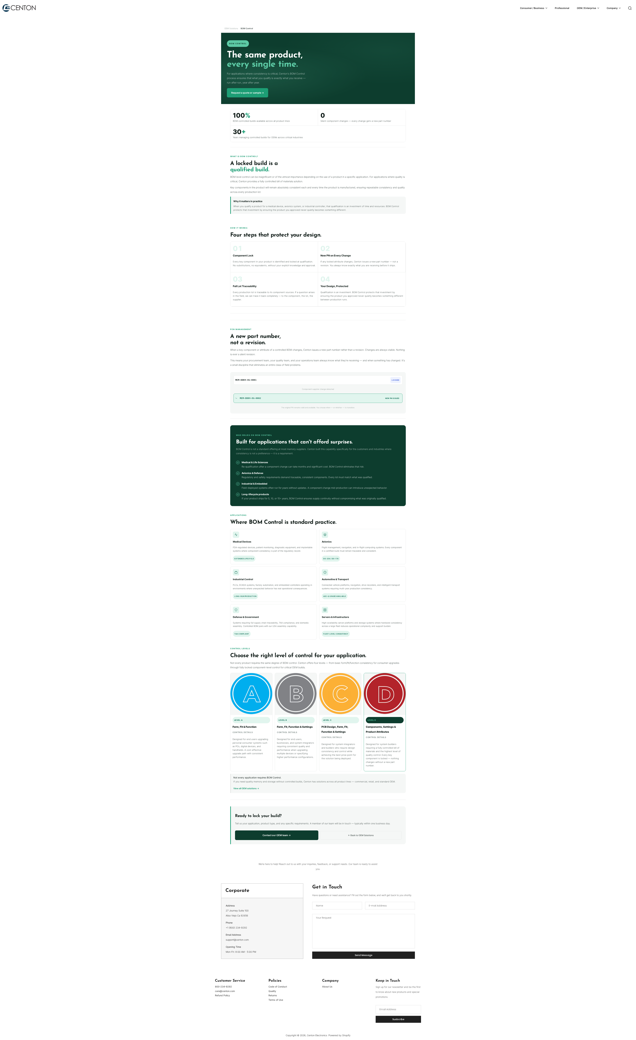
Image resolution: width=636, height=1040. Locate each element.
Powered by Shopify (339, 1035)
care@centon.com (225, 991)
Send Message (363, 955)
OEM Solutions (231, 28)
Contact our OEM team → (277, 835)
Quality (272, 991)
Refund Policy (222, 995)
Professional (562, 8)
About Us (327, 986)
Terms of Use (275, 999)
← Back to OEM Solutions (361, 835)
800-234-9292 (223, 986)
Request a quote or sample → (247, 92)
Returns (272, 995)
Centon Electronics (317, 1035)
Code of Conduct (277, 986)
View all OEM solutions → (246, 788)
